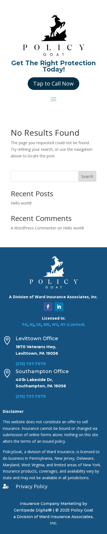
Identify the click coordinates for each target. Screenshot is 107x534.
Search (87, 176)
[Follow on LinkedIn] (59, 306)
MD (46, 324)
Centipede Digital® (33, 510)
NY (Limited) (72, 324)
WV (55, 324)
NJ (32, 324)
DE (38, 324)
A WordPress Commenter (33, 228)
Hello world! (21, 203)
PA (24, 324)
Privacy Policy (31, 486)
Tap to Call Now (53, 83)
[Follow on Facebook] (48, 306)
